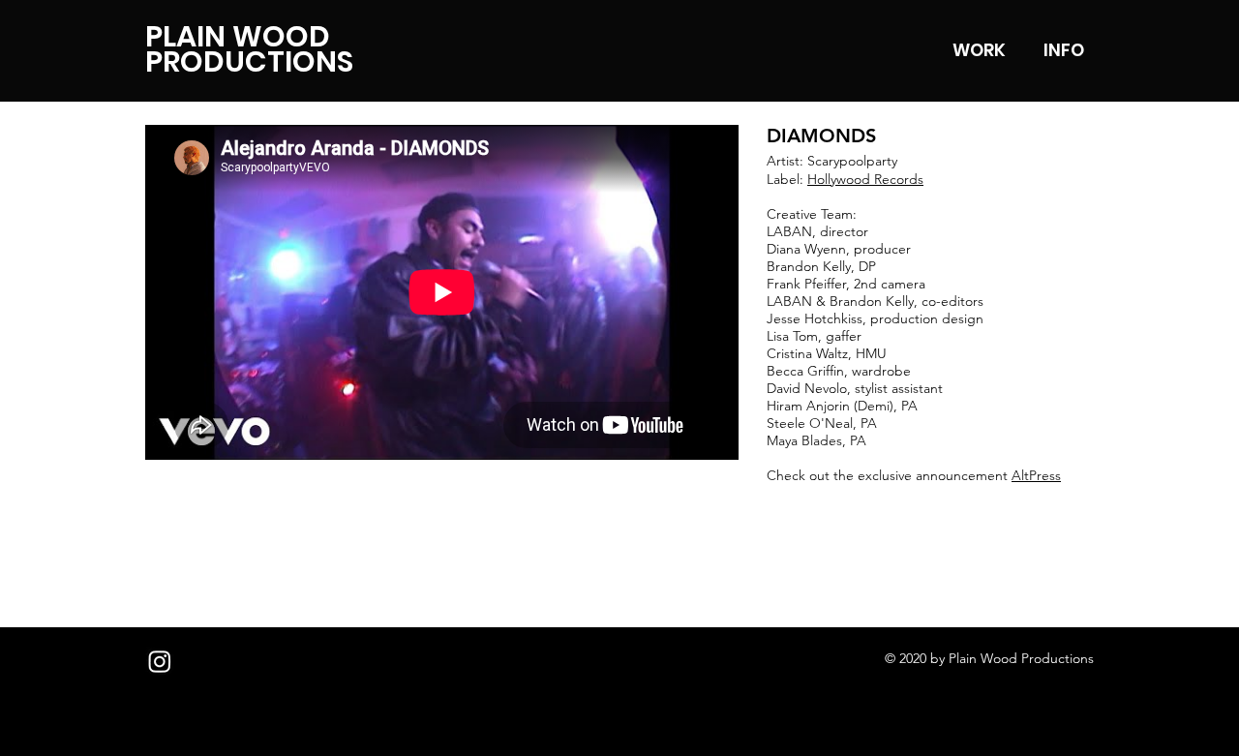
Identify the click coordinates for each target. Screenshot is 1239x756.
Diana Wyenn (806, 248)
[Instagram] (159, 661)
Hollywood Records (865, 179)
